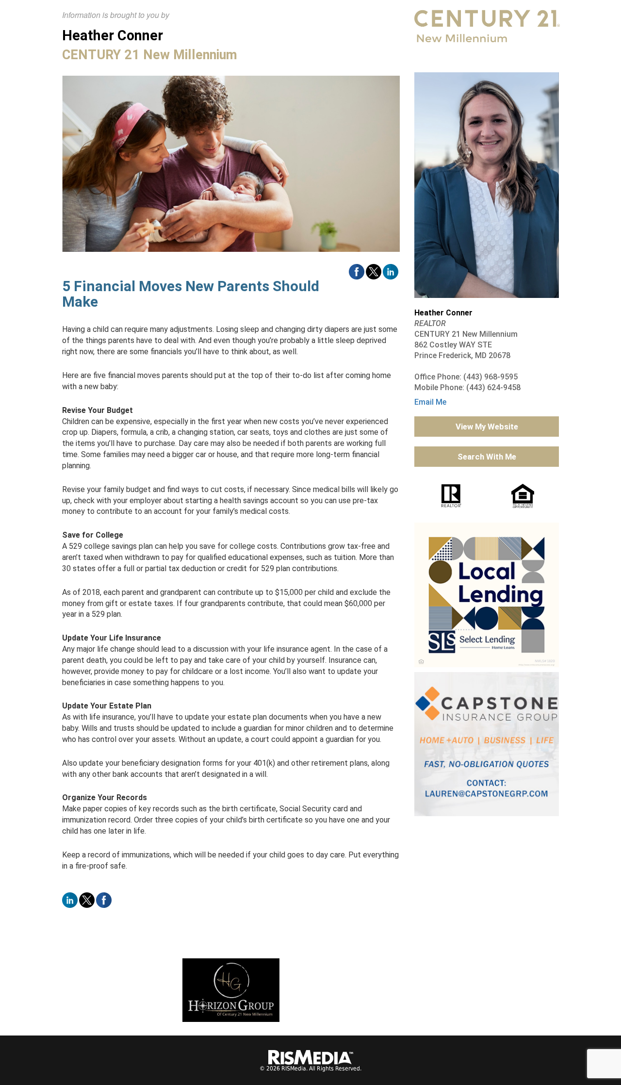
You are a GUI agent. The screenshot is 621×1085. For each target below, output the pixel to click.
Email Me (430, 402)
